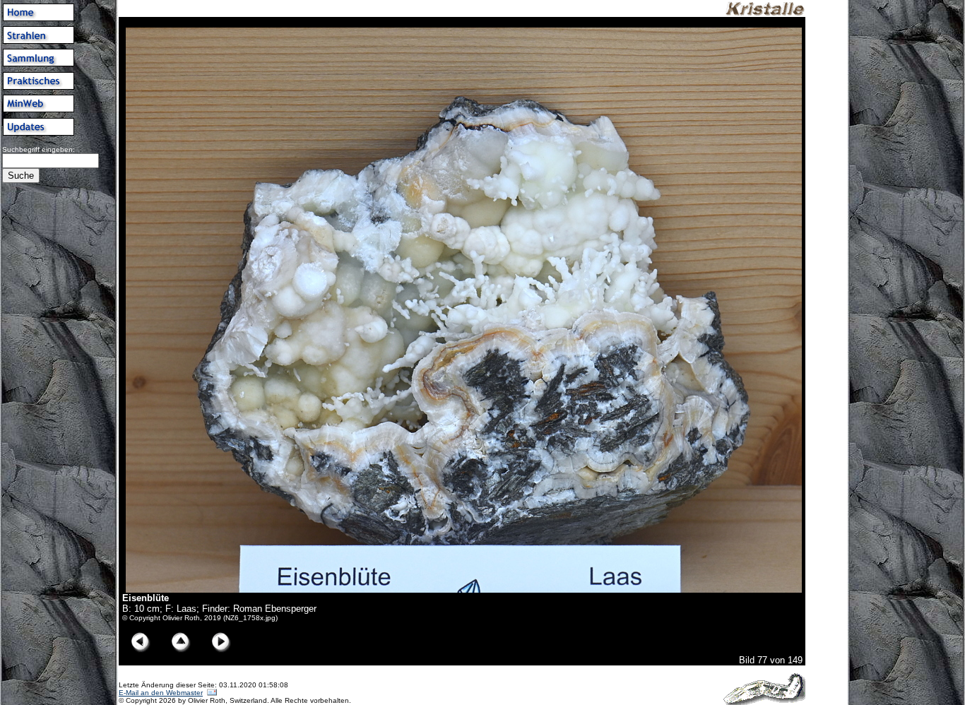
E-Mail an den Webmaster (161, 693)
